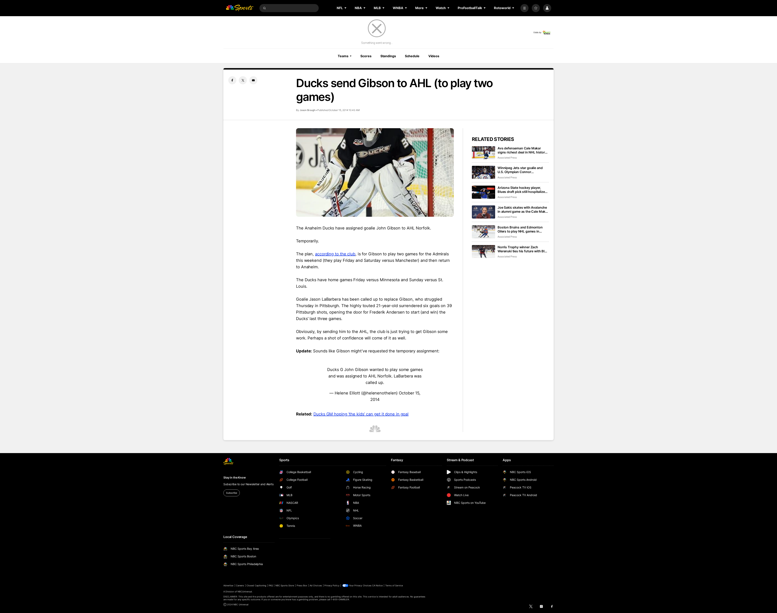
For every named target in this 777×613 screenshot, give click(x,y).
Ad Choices (316, 585)
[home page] (239, 8)
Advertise (228, 585)
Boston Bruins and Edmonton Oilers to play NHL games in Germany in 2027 (520, 229)
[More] (524, 8)
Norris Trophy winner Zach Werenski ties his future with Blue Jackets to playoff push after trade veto (523, 249)
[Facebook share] (232, 80)
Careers (240, 585)
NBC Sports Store (284, 585)
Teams (343, 56)
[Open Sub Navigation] (345, 8)
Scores (365, 56)
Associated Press (507, 157)
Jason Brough (307, 110)
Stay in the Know (234, 477)
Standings (388, 56)
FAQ (271, 585)
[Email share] (253, 80)
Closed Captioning (256, 585)
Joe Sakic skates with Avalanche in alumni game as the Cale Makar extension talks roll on (523, 209)
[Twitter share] (243, 80)
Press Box (302, 585)
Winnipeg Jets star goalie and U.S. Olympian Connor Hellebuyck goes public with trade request (520, 170)
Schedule (412, 56)
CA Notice (377, 585)
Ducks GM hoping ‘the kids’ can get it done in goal (361, 414)
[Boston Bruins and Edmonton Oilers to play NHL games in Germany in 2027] (483, 231)
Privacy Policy (331, 585)
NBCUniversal (245, 591)
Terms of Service (394, 585)
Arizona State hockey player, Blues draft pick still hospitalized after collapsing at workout (522, 190)
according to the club (335, 254)
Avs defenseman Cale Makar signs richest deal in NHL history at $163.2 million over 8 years (522, 150)
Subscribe (231, 492)
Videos (433, 56)
